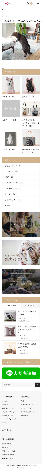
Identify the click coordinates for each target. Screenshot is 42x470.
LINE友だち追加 (7, 458)
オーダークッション (12, 188)
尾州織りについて (8, 415)
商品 (22, 401)
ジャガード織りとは (9, 412)
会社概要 (5, 447)
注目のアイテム (30, 305)
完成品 (4, 423)
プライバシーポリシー (9, 451)
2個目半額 (9, 177)
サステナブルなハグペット (11, 419)
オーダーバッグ (11, 194)
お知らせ (5, 405)
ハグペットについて (9, 408)
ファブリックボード (12, 200)
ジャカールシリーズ (12, 166)
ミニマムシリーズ (12, 171)
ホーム (4, 401)
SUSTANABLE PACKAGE (14, 183)
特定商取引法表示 (8, 455)
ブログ (4, 426)
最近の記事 (11, 305)
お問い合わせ (6, 430)
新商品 (7, 205)
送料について (6, 444)
